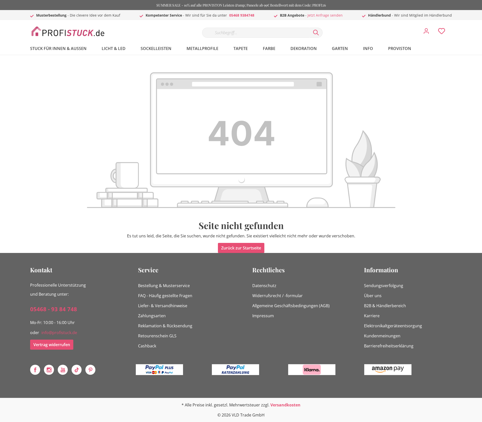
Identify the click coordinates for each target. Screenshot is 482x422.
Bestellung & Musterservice (164, 285)
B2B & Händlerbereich (385, 305)
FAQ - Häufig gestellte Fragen (165, 295)
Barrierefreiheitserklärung (388, 346)
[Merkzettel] (441, 32)
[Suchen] (316, 33)
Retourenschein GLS (157, 336)
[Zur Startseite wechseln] (67, 31)
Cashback (147, 346)
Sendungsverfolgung (383, 285)
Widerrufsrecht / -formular (277, 295)
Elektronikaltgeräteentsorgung (393, 326)
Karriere (372, 316)
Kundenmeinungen (382, 336)
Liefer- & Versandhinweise (162, 305)
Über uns (373, 295)
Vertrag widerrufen (51, 344)
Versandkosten (285, 405)
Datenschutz (264, 285)
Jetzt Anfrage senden (325, 15)
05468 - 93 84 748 (53, 309)
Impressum (263, 316)
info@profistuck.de (59, 332)
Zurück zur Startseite (241, 248)
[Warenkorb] (454, 27)
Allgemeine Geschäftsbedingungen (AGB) (291, 305)
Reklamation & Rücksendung (165, 326)
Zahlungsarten (152, 316)
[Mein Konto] (426, 32)
